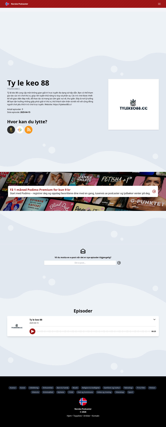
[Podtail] (11, 129)
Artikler (86, 415)
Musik (75, 388)
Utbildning (33, 388)
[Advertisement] (83, 29)
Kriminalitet (48, 392)
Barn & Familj (62, 388)
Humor (13, 388)
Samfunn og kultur (112, 388)
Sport (130, 392)
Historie (35, 392)
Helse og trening (104, 392)
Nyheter (60, 392)
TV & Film (141, 388)
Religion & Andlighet (91, 388)
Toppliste (77, 415)
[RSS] (28, 129)
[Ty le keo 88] (17, 326)
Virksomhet (48, 388)
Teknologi (128, 388)
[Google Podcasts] (19, 129)
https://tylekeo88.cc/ (62, 104)
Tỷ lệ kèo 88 (12, 92)
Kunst (22, 388)
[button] (159, 3)
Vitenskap (120, 392)
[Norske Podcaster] (83, 402)
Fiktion (152, 388)
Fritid (71, 392)
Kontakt (95, 415)
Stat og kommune (85, 392)
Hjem (69, 415)
